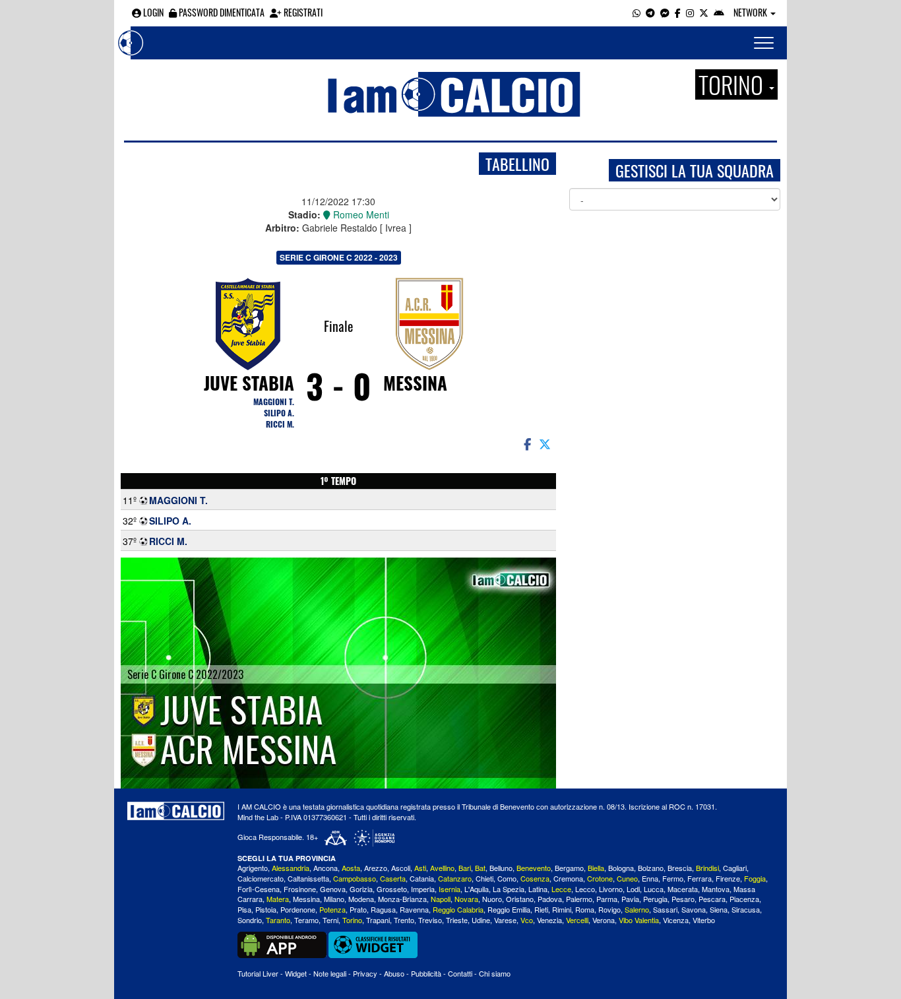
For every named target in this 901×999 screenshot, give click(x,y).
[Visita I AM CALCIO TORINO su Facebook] (678, 12)
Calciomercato (260, 878)
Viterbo (704, 920)
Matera (277, 898)
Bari (464, 867)
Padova (550, 898)
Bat (480, 867)
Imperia (423, 889)
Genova (333, 889)
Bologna (621, 867)
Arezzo (375, 867)
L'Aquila (476, 889)
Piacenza (744, 898)
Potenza (332, 909)
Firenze (728, 878)
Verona (603, 920)
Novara (466, 898)
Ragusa (383, 909)
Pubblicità (426, 973)
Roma (584, 909)
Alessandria (290, 867)
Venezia (549, 920)
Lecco (585, 889)
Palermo (579, 898)
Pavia (630, 898)
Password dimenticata (220, 12)
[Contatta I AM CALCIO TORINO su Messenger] (664, 12)
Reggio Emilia (508, 909)
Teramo (306, 920)
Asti (420, 867)
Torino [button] (733, 84)
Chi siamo (495, 973)
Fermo (672, 878)
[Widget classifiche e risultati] (373, 943)
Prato (358, 909)
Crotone (600, 878)
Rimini (561, 909)
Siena (719, 909)
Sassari (665, 909)
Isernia (449, 889)
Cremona (568, 878)
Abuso (394, 973)
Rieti (541, 909)
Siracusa (745, 909)
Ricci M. (280, 424)
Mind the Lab (257, 817)
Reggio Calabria (458, 909)
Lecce (561, 889)
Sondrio (249, 920)
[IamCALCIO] (175, 811)
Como (506, 878)
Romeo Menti (359, 214)
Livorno (611, 889)
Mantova (716, 889)
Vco (526, 920)
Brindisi (707, 867)
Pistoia (265, 909)
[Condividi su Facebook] (526, 443)
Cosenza (534, 878)
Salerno (637, 909)
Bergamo (569, 867)
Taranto (278, 920)
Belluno (501, 867)
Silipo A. (279, 412)
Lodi (633, 889)
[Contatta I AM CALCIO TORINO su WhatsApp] (636, 12)
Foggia (755, 878)
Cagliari (735, 867)
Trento (404, 920)
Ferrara (699, 878)
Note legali (329, 973)
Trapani (378, 920)
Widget (296, 973)
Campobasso (354, 878)
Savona (693, 909)
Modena (361, 898)
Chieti (484, 878)
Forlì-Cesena (258, 889)
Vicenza (676, 920)
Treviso (430, 920)
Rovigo (609, 909)
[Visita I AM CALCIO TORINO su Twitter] (703, 12)
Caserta (393, 878)
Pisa (244, 909)
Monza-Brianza (402, 898)
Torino (352, 920)
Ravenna (414, 909)
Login (152, 12)
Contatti (460, 973)
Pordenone (297, 909)
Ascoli (400, 867)
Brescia (680, 867)
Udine (481, 920)
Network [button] (751, 12)
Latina (537, 889)
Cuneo (627, 878)
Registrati (302, 12)
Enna (650, 878)
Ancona (325, 867)
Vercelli (577, 920)
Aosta (351, 867)
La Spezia (508, 889)
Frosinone (300, 889)
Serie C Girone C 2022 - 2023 (339, 257)
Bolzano (651, 867)
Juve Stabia (249, 383)
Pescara (712, 898)
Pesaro (683, 898)
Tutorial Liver (257, 973)
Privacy (365, 973)
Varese (505, 920)
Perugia (655, 898)
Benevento (533, 867)
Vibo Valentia (639, 920)
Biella (596, 867)
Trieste (457, 920)
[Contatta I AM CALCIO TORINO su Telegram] (650, 12)
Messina (415, 383)
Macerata (683, 889)
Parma (606, 898)
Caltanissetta (308, 878)
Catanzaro (455, 878)
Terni (330, 920)
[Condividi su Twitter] (546, 443)
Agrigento (252, 867)
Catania (422, 878)
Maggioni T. (273, 401)
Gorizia (361, 889)
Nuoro (492, 898)
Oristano (520, 898)
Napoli (440, 898)
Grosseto (392, 889)
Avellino (442, 867)
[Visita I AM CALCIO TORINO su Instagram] (690, 12)
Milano (334, 898)
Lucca (654, 889)
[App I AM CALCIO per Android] (719, 12)
